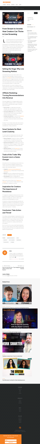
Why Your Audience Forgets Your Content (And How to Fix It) (32, 34)
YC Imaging (9, 77)
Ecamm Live (17, 148)
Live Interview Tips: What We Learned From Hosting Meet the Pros (15, 308)
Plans (20, 4)
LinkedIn (20, 422)
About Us (20, 389)
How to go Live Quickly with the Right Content (11, 332)
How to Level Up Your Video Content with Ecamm (7, 268)
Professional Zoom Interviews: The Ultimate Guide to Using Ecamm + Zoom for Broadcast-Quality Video (32, 46)
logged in (8, 275)
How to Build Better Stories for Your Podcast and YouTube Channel (32, 37)
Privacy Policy (23, 431)
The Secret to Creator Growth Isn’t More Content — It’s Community (32, 50)
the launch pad (5, 242)
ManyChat (22, 116)
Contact (20, 393)
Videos (20, 411)
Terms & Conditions (17, 431)
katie (3, 36)
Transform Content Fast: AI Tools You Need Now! (12, 356)
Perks (28, 20)
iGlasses (20, 401)
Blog (17, 4)
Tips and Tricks (8, 306)
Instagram (20, 419)
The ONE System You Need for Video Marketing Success (13, 380)
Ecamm (4, 4)
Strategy (3, 26)
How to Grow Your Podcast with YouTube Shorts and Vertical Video (32, 41)
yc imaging (12, 242)
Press (20, 391)
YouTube (20, 420)
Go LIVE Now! (4, 330)
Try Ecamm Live (30, 17)
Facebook (20, 417)
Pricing (8, 4)
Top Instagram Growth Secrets (18, 267)
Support (13, 4)
